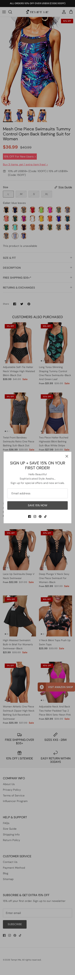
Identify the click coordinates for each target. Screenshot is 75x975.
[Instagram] (34, 516)
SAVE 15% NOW (37, 505)
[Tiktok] (45, 516)
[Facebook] (29, 516)
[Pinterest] (40, 516)
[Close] (67, 456)
